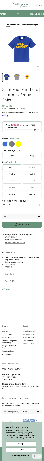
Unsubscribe (28, 341)
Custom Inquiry (8, 337)
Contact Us (6, 354)
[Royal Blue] (5, 144)
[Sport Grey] (12, 144)
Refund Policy (28, 334)
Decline (21, 449)
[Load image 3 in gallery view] (27, 77)
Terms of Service (30, 344)
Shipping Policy (29, 331)
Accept (21, 443)
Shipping (5, 108)
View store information (15, 242)
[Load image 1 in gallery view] (6, 77)
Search (5, 331)
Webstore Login (8, 351)
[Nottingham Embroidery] (22, 5)
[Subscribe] (39, 411)
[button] (22, 252)
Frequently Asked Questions (9, 347)
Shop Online (7, 334)
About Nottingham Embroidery (9, 342)
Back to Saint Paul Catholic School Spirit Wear (21, 26)
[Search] (36, 5)
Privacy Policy (28, 337)
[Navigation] (3, 5)
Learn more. (30, 437)
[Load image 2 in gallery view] (16, 77)
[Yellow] (18, 144)
